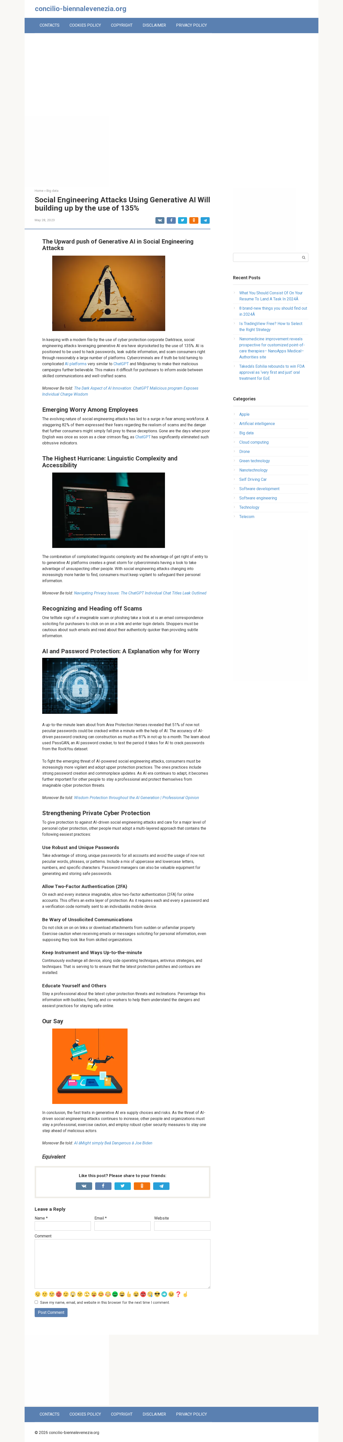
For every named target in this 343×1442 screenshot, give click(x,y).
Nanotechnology (253, 470)
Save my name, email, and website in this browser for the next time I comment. (105, 1302)
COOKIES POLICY (85, 25)
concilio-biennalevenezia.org (80, 9)
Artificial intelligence (257, 423)
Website (161, 1218)
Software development (259, 488)
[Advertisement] (171, 78)
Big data (246, 433)
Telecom (246, 516)
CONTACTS (50, 25)
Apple (244, 414)
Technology (249, 507)
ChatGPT (121, 363)
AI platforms (76, 363)
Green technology (254, 460)
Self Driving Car (253, 479)
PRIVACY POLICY (191, 25)
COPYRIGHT (122, 25)
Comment (43, 1236)
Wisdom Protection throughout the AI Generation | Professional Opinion (136, 797)
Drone (244, 451)
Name (41, 1218)
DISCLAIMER (154, 25)
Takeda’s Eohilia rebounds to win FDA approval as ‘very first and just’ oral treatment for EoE (272, 372)
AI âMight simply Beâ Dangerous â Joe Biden (113, 1143)
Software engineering (258, 498)
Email (100, 1218)
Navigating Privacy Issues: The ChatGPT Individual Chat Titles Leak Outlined (140, 593)
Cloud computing (254, 442)
